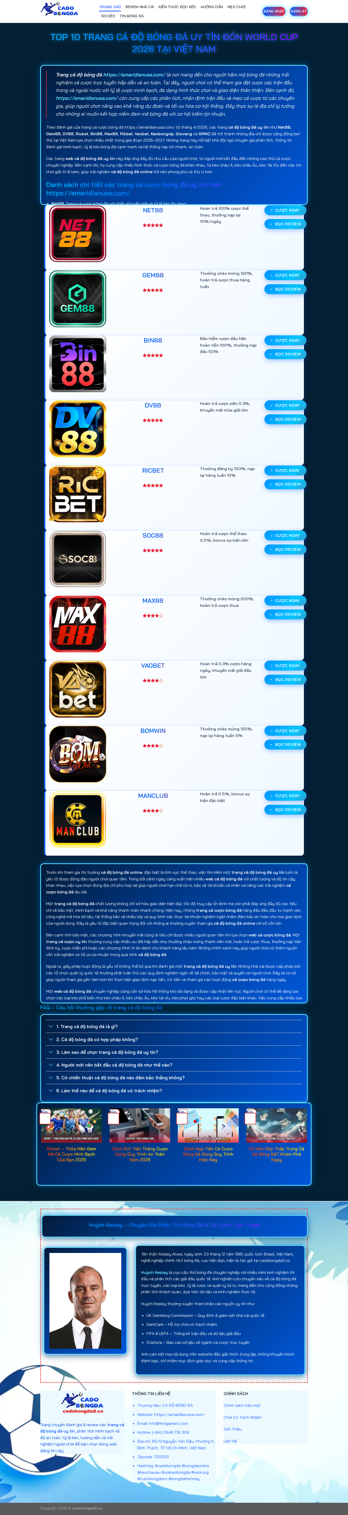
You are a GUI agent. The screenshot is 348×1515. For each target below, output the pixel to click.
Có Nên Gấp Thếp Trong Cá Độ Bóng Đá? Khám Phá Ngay (276, 1154)
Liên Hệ (230, 1440)
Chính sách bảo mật (242, 1405)
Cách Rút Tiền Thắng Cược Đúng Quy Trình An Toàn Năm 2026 (140, 1154)
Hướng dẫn (212, 7)
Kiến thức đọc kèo (177, 7)
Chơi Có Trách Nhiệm (243, 1417)
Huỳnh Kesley (154, 1272)
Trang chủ (110, 7)
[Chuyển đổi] (51, 1026)
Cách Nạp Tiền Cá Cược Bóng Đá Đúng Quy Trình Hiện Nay (208, 1154)
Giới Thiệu (233, 1428)
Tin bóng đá (132, 16)
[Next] (308, 1143)
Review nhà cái (140, 7)
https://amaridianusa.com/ (134, 75)
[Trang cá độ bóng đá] (65, 11)
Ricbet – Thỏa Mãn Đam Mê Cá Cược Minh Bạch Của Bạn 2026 (71, 1154)
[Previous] (40, 1143)
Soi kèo (108, 16)
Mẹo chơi (236, 7)
